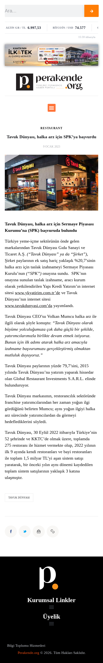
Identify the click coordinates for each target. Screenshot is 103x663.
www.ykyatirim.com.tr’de (37, 292)
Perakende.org (28, 653)
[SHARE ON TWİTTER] (25, 531)
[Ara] (91, 11)
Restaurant (51, 128)
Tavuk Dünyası (19, 497)
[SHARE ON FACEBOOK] (11, 531)
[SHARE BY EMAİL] (39, 531)
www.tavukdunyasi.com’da (28, 305)
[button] (52, 108)
